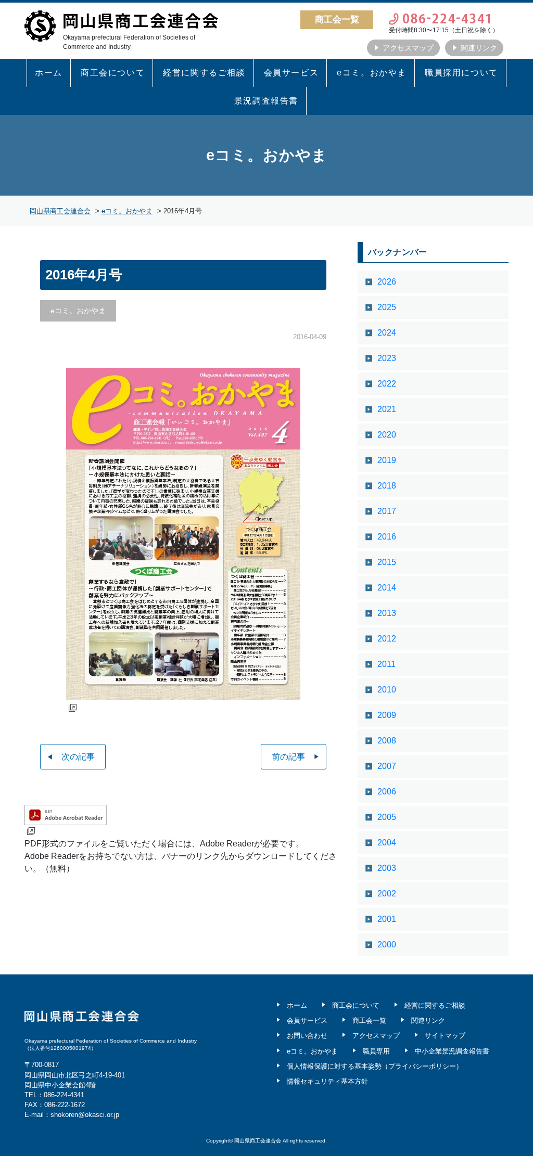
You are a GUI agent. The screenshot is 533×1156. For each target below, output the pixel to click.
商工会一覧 (369, 1020)
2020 (386, 434)
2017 (386, 511)
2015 (386, 562)
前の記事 (288, 756)
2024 (386, 332)
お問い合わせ (307, 1035)
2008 (386, 740)
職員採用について (461, 72)
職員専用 (376, 1051)
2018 (386, 485)
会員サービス (291, 72)
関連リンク (479, 48)
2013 (386, 613)
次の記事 (78, 756)
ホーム (48, 72)
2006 (386, 791)
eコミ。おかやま (372, 72)
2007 (386, 766)
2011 (386, 664)
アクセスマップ (408, 48)
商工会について (113, 72)
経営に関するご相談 (204, 72)
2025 (386, 307)
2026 (386, 281)
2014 (386, 587)
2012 (386, 638)
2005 (386, 817)
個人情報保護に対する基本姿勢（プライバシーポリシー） (375, 1066)
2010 (386, 689)
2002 (386, 893)
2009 (386, 715)
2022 (386, 383)
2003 (386, 868)
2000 (386, 944)
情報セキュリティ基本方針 (327, 1081)
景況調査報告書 (266, 100)
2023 (386, 358)
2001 (386, 919)
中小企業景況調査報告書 (452, 1051)
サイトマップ (445, 1035)
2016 (386, 536)
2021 (386, 409)
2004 (386, 842)
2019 (386, 460)
